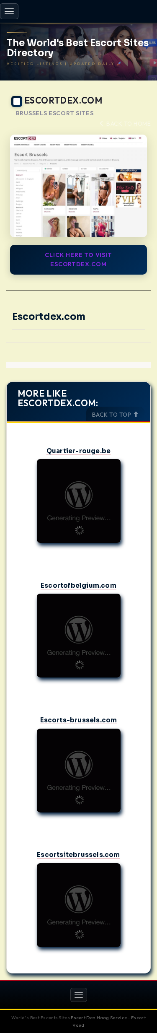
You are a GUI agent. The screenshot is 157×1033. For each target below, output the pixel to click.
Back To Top (112, 414)
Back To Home (128, 123)
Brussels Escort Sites (55, 113)
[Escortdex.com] (78, 186)
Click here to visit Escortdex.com (78, 259)
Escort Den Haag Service (99, 1017)
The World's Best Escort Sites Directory (78, 48)
